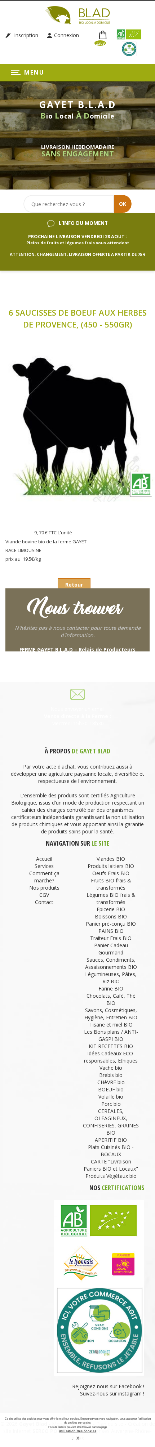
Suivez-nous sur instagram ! (112, 1393)
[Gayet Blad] (77, 14)
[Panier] (103, 35)
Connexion (66, 35)
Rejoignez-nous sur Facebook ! (107, 1386)
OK (122, 203)
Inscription (25, 35)
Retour (74, 584)
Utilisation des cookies (77, 1431)
